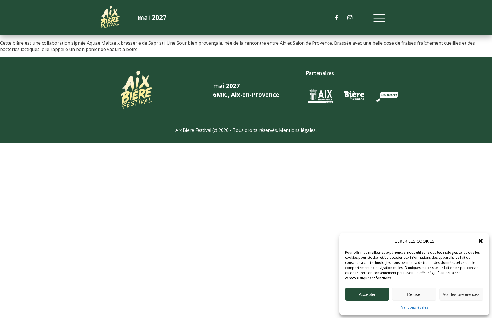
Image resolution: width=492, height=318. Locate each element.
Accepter (367, 294)
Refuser (414, 294)
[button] (480, 241)
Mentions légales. (298, 130)
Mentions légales (414, 307)
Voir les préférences (461, 294)
